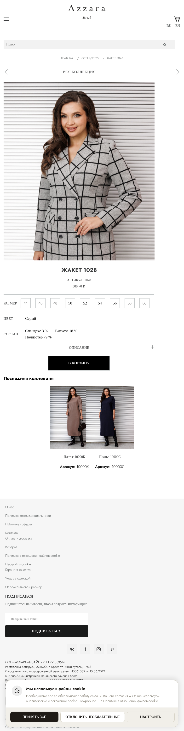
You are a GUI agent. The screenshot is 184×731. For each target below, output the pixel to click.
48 (55, 303)
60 (144, 303)
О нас (9, 507)
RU (169, 26)
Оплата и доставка (18, 538)
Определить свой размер (23, 587)
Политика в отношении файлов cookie (32, 555)
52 (85, 303)
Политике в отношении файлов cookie (130, 700)
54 (100, 303)
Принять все (34, 717)
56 (115, 303)
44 (26, 303)
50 (70, 303)
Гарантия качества (18, 569)
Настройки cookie (18, 564)
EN (177, 26)
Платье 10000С (110, 457)
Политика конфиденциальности (28, 515)
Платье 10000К (74, 457)
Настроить (150, 717)
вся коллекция (79, 72)
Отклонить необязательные (92, 717)
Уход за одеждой (17, 578)
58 (130, 303)
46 (40, 303)
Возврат (11, 547)
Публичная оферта (18, 524)
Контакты (11, 532)
